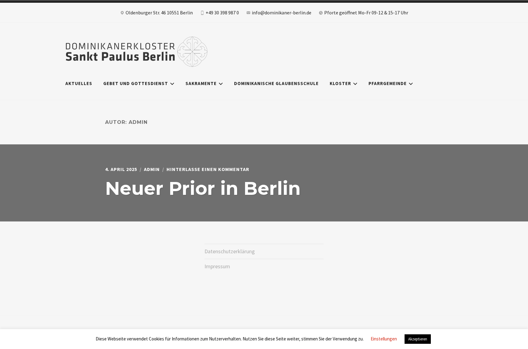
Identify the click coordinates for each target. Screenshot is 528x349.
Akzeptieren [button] (417, 339)
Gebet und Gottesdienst (135, 83)
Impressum (217, 266)
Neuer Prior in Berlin (203, 188)
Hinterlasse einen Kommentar (208, 169)
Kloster (340, 83)
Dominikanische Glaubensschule (276, 83)
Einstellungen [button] (384, 339)
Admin (152, 169)
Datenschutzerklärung (229, 251)
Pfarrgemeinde (388, 83)
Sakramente (201, 83)
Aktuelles (78, 83)
